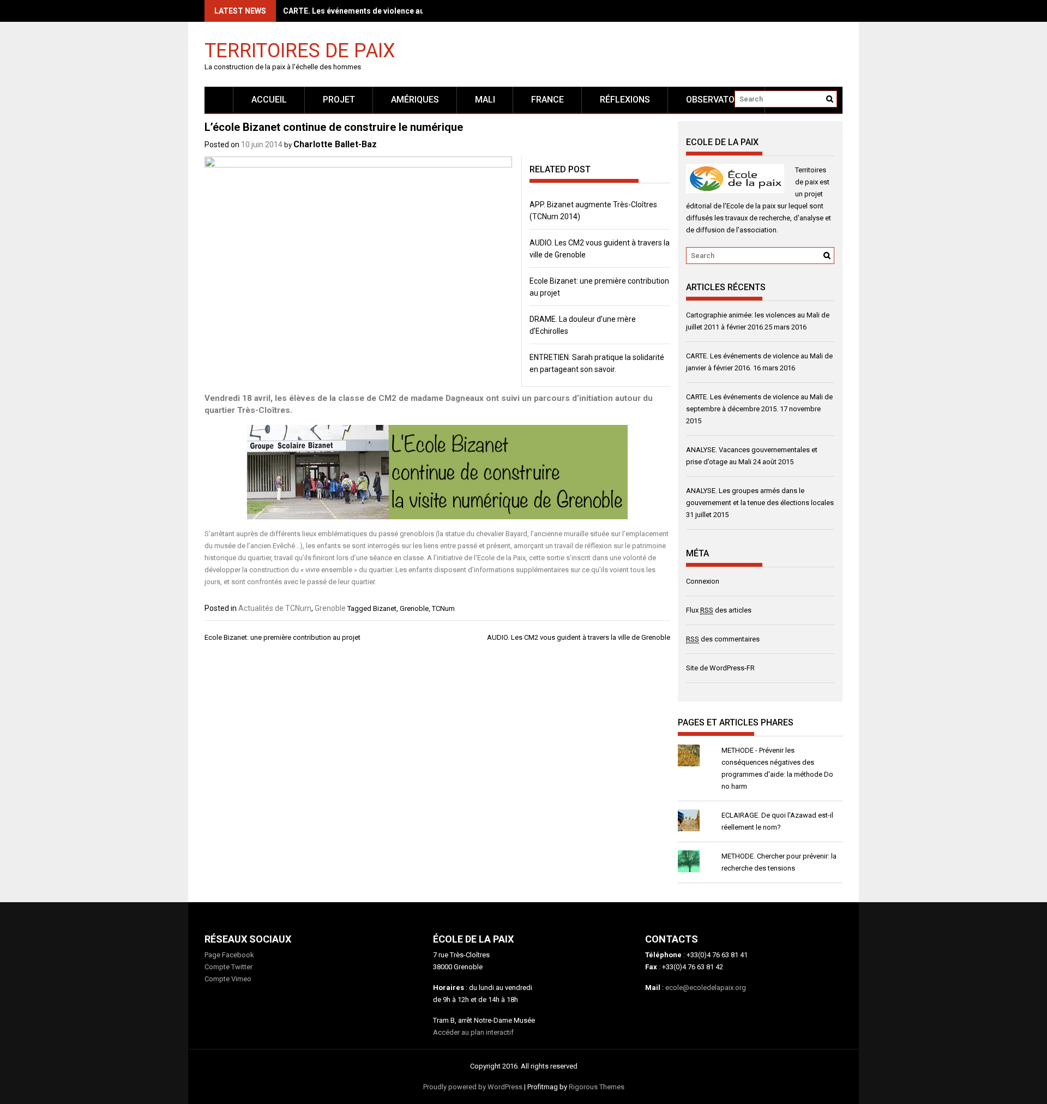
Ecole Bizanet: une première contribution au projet (282, 637)
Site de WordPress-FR (720, 668)
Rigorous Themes (596, 1087)
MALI (485, 99)
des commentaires (723, 639)
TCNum (443, 608)
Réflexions (625, 99)
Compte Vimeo (227, 979)
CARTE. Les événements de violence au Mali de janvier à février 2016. (407, 11)
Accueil (269, 99)
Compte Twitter (228, 967)
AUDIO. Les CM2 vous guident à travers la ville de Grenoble (578, 637)
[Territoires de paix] (218, 99)
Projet (339, 99)
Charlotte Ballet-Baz (335, 144)
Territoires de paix (299, 50)
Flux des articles (718, 610)
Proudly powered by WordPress (472, 1087)
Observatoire (716, 99)
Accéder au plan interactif (473, 1032)
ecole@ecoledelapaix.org (705, 987)
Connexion (702, 581)
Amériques (415, 99)
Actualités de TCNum (274, 608)
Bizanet (384, 608)
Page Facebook (229, 955)
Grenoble (330, 608)
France (547, 99)
